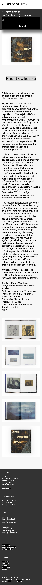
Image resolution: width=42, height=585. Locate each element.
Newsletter (6, 545)
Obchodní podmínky (9, 547)
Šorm (9, 581)
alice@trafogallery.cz (9, 531)
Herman (19, 581)
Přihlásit (21, 26)
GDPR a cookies (7, 549)
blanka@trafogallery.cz (10, 521)
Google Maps (6, 488)
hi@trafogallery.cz (8, 484)
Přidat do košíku (21, 78)
